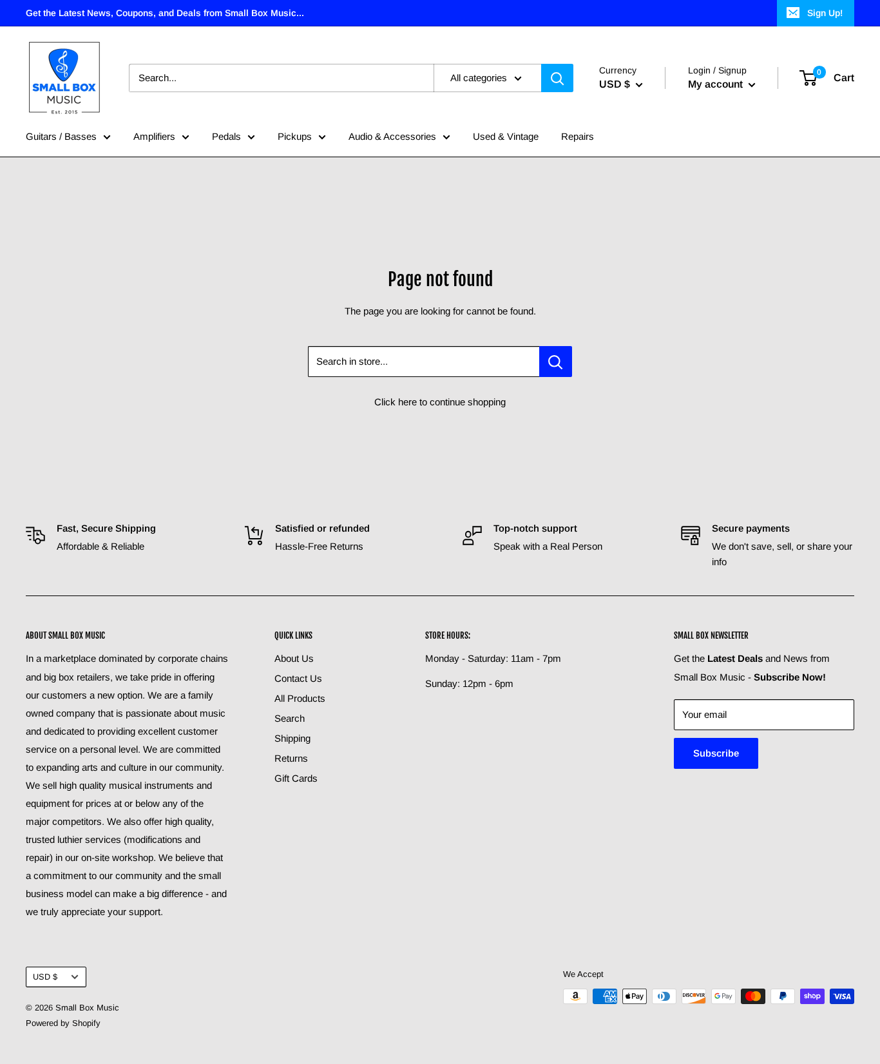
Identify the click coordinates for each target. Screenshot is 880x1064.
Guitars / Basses (61, 136)
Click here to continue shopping (440, 401)
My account (716, 84)
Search (289, 718)
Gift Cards (296, 778)
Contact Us (298, 678)
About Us (294, 658)
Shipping (292, 738)
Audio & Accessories (392, 136)
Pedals (226, 136)
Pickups (295, 136)
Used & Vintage (506, 136)
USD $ (45, 977)
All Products (299, 698)
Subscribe (716, 753)
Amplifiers (154, 136)
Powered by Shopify (63, 1023)
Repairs (577, 136)
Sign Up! (825, 13)
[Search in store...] (555, 361)
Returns (291, 758)
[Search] (557, 78)
